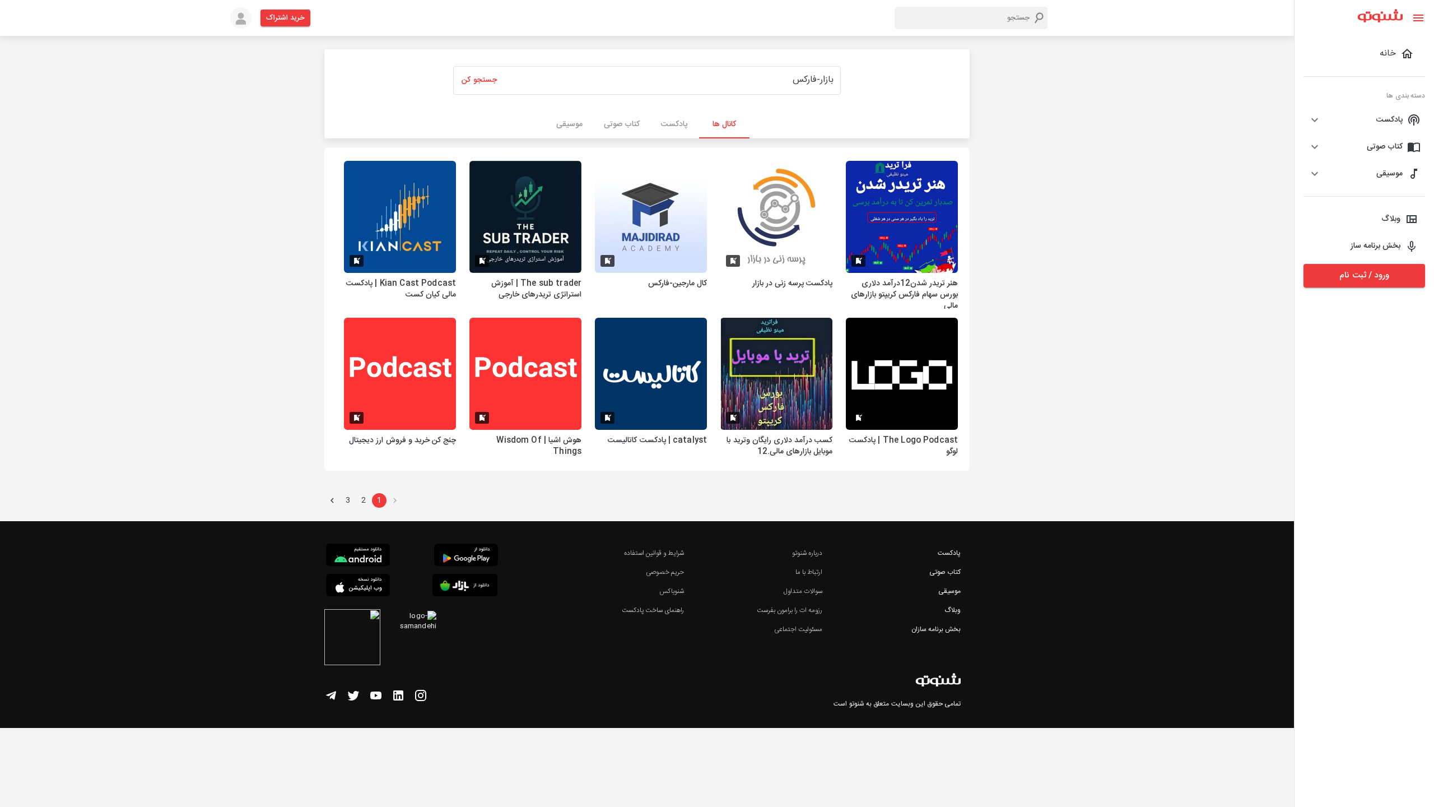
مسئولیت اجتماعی (798, 629)
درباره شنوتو (807, 553)
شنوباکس (671, 591)
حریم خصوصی (665, 572)
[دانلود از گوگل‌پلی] (466, 556)
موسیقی (949, 591)
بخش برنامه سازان (936, 629)
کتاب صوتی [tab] (622, 124)
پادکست (949, 553)
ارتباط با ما (808, 572)
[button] (1364, 119)
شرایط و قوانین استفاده (654, 553)
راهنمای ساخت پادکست (653, 610)
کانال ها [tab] (724, 124)
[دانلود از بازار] (464, 587)
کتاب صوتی (945, 572)
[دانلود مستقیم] (358, 556)
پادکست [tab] (674, 124)
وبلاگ (952, 610)
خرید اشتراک (285, 18)
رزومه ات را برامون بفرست (790, 610)
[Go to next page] (332, 500)
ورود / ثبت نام (1364, 275)
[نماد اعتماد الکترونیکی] (352, 639)
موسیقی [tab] (569, 124)
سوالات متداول (803, 591)
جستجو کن (479, 80)
